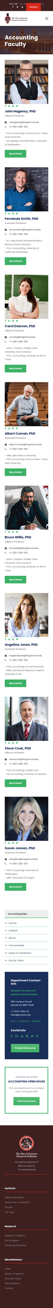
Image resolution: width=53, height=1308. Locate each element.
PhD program (12, 1240)
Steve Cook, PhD (18, 748)
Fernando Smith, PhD (21, 218)
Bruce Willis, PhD (18, 537)
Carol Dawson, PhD (20, 326)
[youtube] (22, 7)
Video (8, 1268)
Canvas (13, 923)
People (8, 1207)
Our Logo (9, 1212)
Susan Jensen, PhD (20, 848)
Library (12, 938)
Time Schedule (16, 945)
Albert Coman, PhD (20, 433)
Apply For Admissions (20, 953)
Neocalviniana (12, 1283)
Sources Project (13, 1278)
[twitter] (17, 7)
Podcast (9, 1288)
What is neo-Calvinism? (17, 1202)
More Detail (15, 153)
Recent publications (15, 1245)
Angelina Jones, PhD (21, 644)
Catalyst (13, 930)
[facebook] (12, 7)
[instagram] (37, 1036)
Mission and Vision (14, 1197)
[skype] (13, 106)
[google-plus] (16, 1036)
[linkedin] (9, 106)
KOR (16, 4)
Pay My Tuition (16, 960)
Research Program (15, 1235)
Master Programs (14, 1273)
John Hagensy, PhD (20, 111)
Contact (33, 7)
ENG (11, 4)
